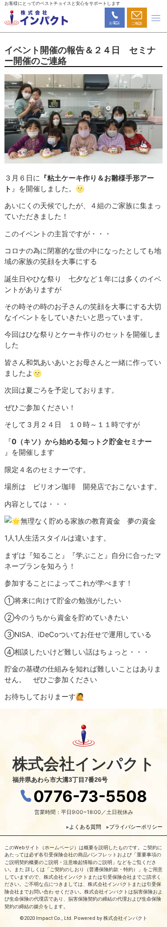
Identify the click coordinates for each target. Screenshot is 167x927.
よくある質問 (87, 826)
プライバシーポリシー (136, 826)
